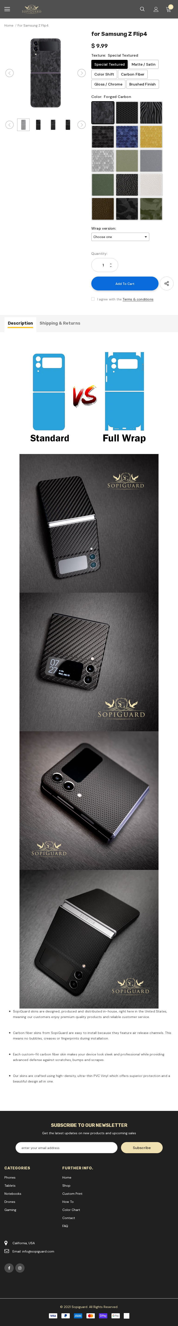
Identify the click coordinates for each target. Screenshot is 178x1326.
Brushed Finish (142, 84)
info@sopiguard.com (38, 1251)
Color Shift (104, 74)
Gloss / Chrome (108, 84)
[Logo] (32, 9)
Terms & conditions (138, 299)
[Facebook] (9, 1268)
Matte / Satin (144, 64)
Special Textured (109, 64)
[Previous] (9, 73)
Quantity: (99, 253)
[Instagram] (20, 1268)
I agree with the (109, 299)
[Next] (81, 73)
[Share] (167, 283)
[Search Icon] (142, 9)
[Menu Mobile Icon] (7, 9)
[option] (45, 73)
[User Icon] (156, 9)
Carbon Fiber (132, 74)
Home (8, 25)
